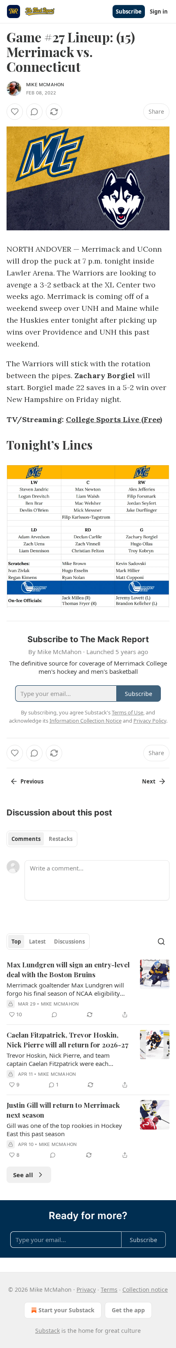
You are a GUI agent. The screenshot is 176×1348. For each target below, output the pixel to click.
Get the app (128, 1310)
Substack (47, 1330)
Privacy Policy (149, 720)
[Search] (161, 941)
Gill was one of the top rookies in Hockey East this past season (64, 1129)
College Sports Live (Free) (114, 419)
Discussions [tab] (69, 941)
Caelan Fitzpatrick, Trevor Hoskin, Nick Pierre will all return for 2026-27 (68, 1039)
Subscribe (129, 11)
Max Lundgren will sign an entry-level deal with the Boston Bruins (68, 969)
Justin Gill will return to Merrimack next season (63, 1109)
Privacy (86, 1289)
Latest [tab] (37, 941)
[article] (88, 990)
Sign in (159, 11)
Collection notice (145, 1289)
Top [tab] (16, 941)
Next (149, 781)
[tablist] (42, 839)
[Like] (15, 111)
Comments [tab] (26, 839)
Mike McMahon (45, 84)
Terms (109, 1289)
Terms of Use (127, 712)
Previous (31, 781)
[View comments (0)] (34, 111)
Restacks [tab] (60, 839)
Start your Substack (66, 1310)
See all (23, 1175)
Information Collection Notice (86, 720)
